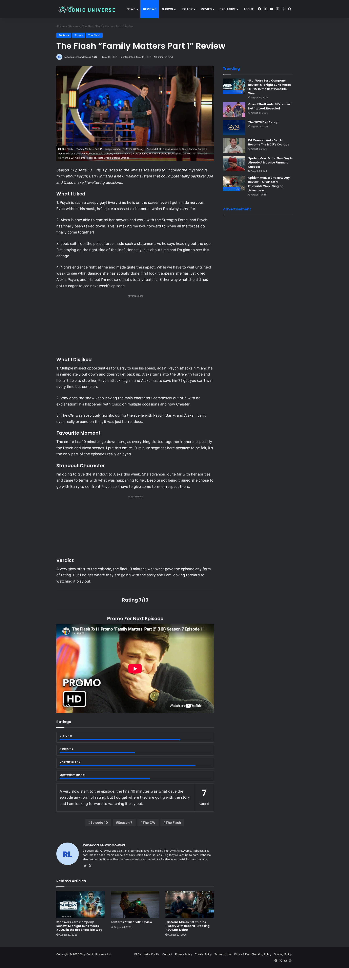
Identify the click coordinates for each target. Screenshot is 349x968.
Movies (206, 9)
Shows (167, 9)
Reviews (149, 9)
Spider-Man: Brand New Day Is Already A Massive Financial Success (270, 162)
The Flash (94, 35)
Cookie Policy (203, 954)
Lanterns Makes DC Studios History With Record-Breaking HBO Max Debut (187, 926)
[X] (90, 865)
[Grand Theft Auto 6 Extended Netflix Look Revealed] (234, 109)
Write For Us (152, 954)
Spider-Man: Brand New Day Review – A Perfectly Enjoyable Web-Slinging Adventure (269, 184)
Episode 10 (99, 822)
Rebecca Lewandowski (77, 56)
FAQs (137, 954)
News (131, 9)
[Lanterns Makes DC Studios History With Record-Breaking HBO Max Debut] (189, 904)
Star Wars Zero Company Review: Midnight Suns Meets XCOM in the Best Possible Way (79, 926)
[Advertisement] (135, 326)
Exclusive (228, 9)
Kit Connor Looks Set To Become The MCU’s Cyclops (268, 142)
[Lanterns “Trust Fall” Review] (135, 904)
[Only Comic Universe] (86, 9)
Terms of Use (222, 954)
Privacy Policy (183, 954)
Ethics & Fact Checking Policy (252, 954)
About (248, 9)
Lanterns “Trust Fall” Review (131, 922)
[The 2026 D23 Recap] (234, 127)
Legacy (187, 9)
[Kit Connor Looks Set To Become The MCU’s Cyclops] (234, 145)
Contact (167, 954)
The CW (149, 822)
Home (63, 26)
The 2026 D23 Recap (263, 122)
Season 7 (125, 822)
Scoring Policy (283, 954)
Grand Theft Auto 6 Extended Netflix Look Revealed (269, 106)
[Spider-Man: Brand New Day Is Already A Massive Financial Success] (234, 163)
